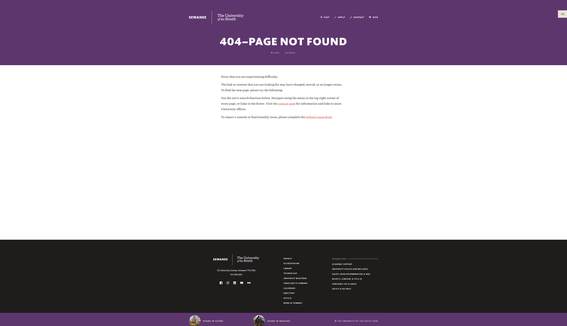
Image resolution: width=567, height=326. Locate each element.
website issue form (319, 117)
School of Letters (213, 321)
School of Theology (278, 321)
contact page (286, 103)
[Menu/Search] (562, 14)
